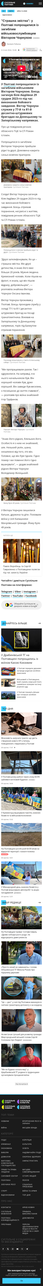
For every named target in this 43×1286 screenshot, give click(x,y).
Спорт (4, 1191)
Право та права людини (8, 1170)
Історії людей (29, 1176)
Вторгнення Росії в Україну (31, 1122)
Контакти (6, 1207)
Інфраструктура (30, 1161)
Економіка (6, 1148)
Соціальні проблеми (27, 1185)
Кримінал (6, 1144)
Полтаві (10, 84)
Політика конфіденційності (10, 1219)
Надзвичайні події (31, 1152)
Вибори (5, 1152)
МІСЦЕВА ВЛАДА (29, 1127)
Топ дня (26, 1195)
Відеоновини (7, 15)
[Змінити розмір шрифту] (40, 50)
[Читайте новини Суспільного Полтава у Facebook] (3, 1249)
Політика (6, 1180)
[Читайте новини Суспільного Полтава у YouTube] (17, 1249)
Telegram (6, 591)
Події (3, 1140)
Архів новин (28, 1207)
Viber (18, 591)
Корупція (27, 1140)
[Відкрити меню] (41, 3)
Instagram (30, 591)
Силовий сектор (9, 1176)
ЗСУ (4, 11)
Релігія (25, 1180)
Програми (6, 1224)
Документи (28, 1218)
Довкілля (6, 1157)
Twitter (5, 595)
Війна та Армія (22, 11)
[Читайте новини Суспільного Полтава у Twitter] (8, 1249)
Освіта (25, 1148)
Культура (27, 1144)
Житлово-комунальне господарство (8, 1163)
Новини (5, 1121)
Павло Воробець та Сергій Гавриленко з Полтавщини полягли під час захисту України (21, 569)
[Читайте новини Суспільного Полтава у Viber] (22, 1249)
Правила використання (29, 1212)
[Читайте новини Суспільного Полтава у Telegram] (27, 1249)
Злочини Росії (8, 1184)
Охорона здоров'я (31, 1157)
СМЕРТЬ (11, 11)
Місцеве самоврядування (31, 1170)
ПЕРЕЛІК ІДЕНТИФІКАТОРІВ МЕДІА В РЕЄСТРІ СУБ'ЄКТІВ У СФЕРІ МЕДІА (30, 1228)
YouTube (18, 595)
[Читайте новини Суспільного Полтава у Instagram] (13, 1249)
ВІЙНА (4, 1127)
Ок (21, 1281)
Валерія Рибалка (14, 44)
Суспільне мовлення (6, 1212)
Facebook (31, 595)
